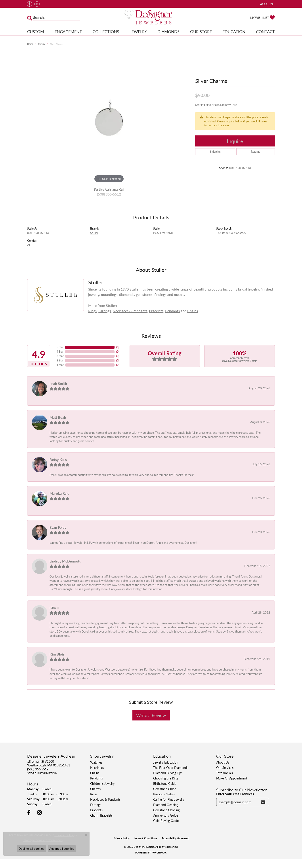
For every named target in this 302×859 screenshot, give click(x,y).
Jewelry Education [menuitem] (165, 762)
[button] (267, 4)
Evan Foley (58, 527)
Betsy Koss (58, 459)
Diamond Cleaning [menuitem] (165, 804)
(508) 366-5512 (109, 194)
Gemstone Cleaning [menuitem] (166, 810)
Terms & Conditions (145, 838)
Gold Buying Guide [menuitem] (166, 820)
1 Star (60, 365)
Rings (92, 310)
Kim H (54, 607)
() (117, 347)
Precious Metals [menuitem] (164, 794)
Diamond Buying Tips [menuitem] (167, 773)
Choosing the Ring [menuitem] (165, 778)
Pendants (172, 310)
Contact (265, 31)
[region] (109, 117)
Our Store (201, 31)
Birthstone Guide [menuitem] (164, 783)
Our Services (224, 767)
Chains (192, 310)
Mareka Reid (59, 493)
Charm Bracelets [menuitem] (101, 815)
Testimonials (224, 773)
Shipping (215, 152)
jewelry (41, 44)
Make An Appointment (231, 778)
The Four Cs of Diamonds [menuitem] (170, 767)
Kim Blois (57, 654)
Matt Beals (58, 417)
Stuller (94, 233)
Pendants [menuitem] (96, 778)
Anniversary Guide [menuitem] (165, 815)
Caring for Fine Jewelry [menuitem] (168, 799)
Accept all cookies (61, 848)
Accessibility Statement (175, 838)
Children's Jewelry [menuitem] (102, 783)
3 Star (60, 356)
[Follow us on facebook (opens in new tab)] (29, 4)
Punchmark (159, 852)
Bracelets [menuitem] (96, 810)
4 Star (60, 351)
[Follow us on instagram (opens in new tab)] (37, 4)
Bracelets (156, 310)
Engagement (68, 31)
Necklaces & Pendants (130, 310)
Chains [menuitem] (94, 773)
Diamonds (168, 31)
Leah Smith (58, 383)
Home (30, 44)
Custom (35, 31)
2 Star (60, 360)
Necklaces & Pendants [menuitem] (105, 799)
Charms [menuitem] (95, 789)
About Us (222, 762)
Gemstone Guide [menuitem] (164, 789)
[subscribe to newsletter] (263, 802)
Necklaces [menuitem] (97, 767)
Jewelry (138, 31)
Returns (255, 152)
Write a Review (151, 715)
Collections (106, 31)
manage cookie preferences (43, 840)
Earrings (104, 310)
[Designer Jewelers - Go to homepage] (151, 17)
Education (233, 31)
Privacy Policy (121, 838)
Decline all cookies (31, 848)
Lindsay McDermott (65, 561)
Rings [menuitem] (93, 794)
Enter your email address (235, 793)
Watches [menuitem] (96, 762)
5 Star (60, 347)
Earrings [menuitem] (95, 804)
